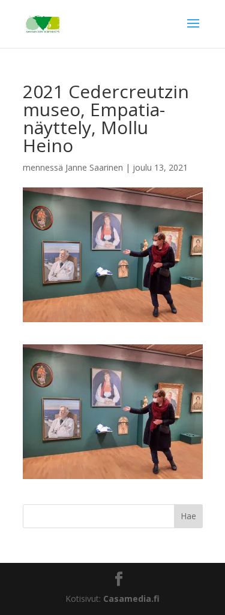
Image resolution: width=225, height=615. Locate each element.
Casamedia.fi (131, 598)
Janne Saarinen (94, 167)
